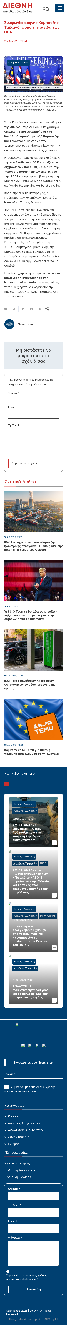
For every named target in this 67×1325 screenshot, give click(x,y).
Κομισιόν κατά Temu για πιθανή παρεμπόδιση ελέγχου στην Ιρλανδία (31, 752)
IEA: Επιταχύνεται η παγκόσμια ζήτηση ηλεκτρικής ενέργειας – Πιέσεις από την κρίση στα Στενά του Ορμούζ (33, 546)
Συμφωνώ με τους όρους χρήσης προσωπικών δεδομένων (30, 1089)
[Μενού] (59, 8)
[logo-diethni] (17, 8)
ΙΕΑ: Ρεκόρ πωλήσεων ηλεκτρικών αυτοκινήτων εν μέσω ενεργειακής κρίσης (30, 684)
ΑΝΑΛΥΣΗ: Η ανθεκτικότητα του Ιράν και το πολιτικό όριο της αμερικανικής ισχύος (30, 991)
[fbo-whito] (23, 1046)
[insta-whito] (44, 1046)
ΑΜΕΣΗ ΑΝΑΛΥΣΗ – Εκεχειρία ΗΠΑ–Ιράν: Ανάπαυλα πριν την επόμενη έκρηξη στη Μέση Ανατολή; (27, 832)
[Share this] (5, 309)
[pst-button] (54, 842)
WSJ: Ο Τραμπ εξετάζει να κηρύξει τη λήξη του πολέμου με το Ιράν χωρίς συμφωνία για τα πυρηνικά (31, 615)
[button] (47, 8)
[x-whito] (37, 1046)
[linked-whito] (30, 1046)
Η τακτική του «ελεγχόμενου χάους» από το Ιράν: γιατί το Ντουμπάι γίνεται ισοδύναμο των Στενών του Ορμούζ (30, 935)
